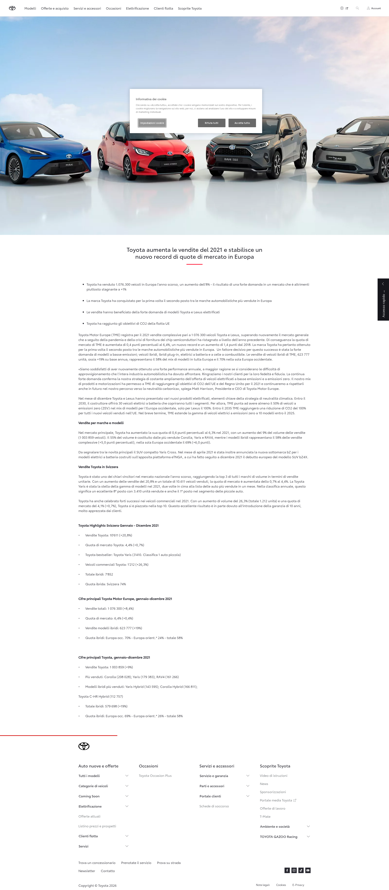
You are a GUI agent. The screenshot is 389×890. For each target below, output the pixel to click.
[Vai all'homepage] (12, 8)
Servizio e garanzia (214, 775)
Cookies (281, 885)
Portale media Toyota (278, 800)
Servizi (83, 846)
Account (376, 8)
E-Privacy (298, 885)
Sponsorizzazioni (273, 791)
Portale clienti (210, 796)
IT (347, 8)
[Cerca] (357, 8)
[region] (196, 111)
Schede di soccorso (214, 805)
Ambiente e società (275, 826)
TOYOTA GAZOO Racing (278, 836)
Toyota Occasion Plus (155, 775)
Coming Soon (89, 796)
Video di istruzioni (273, 775)
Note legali (263, 885)
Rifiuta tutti (211, 122)
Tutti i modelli (89, 775)
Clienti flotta (163, 8)
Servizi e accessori (87, 8)
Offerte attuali (89, 816)
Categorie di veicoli (93, 785)
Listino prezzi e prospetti (97, 825)
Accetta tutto (242, 122)
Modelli (30, 8)
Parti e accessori (212, 785)
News (264, 783)
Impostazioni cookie (152, 122)
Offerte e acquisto (55, 8)
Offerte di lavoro (272, 808)
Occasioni (113, 8)
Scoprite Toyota (190, 8)
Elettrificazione (137, 8)
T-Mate (265, 816)
